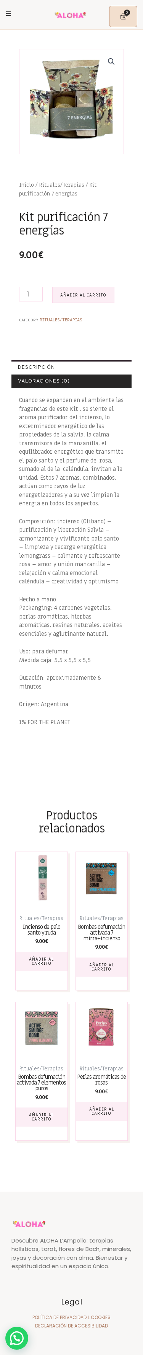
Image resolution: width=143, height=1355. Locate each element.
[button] (111, 61)
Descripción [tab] (36, 367)
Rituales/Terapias (61, 185)
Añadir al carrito (83, 295)
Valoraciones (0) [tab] (44, 381)
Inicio (26, 185)
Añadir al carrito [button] (41, 961)
